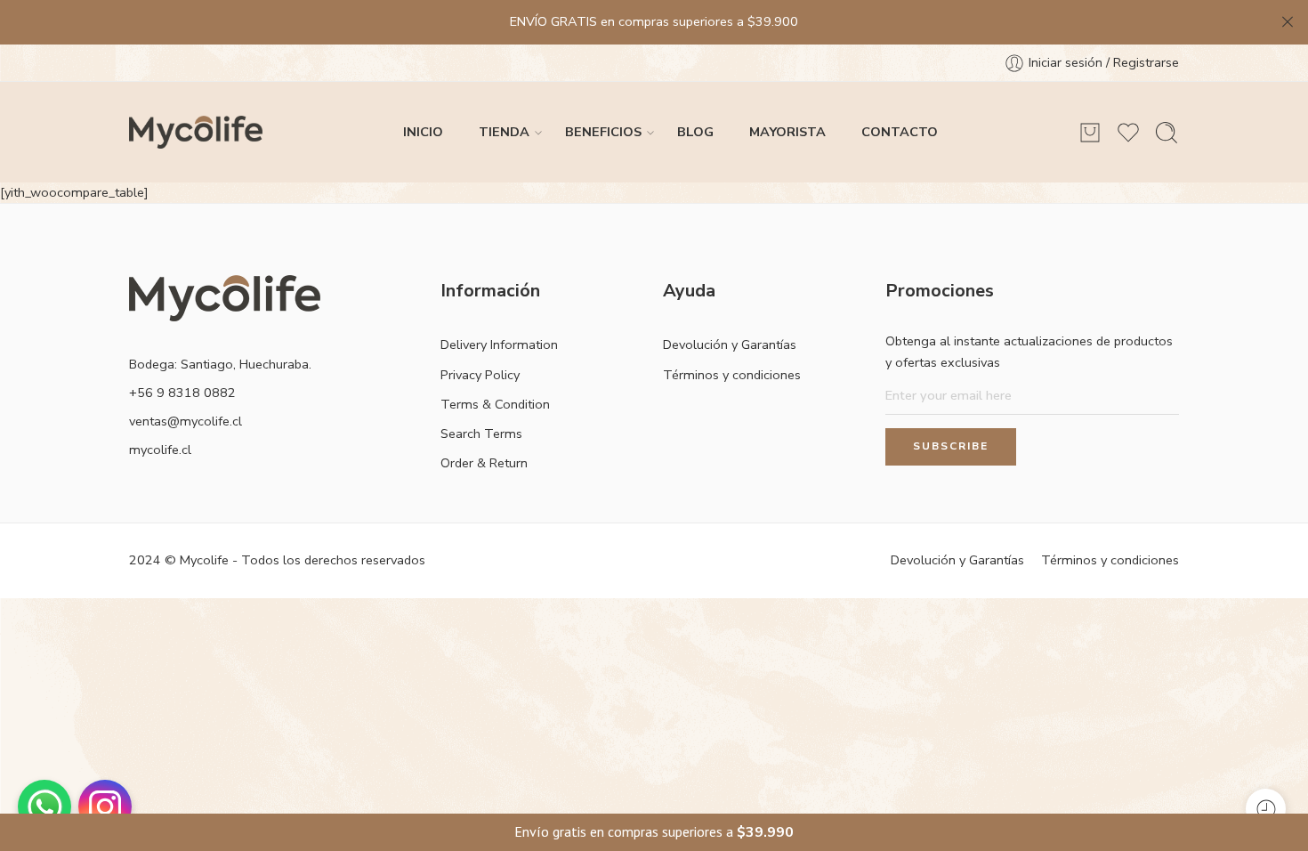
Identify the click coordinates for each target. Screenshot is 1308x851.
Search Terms (481, 433)
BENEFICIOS (603, 132)
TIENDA (504, 132)
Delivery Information (499, 344)
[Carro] (1090, 132)
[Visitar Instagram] (105, 806)
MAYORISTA (787, 132)
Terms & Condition (495, 404)
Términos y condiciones (732, 375)
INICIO (423, 132)
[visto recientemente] (1266, 809)
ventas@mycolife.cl (185, 421)
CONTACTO (899, 132)
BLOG (695, 132)
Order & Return (484, 463)
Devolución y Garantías (729, 344)
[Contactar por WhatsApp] (44, 806)
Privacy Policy (480, 375)
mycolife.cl (160, 449)
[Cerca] (1288, 22)
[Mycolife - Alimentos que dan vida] (195, 132)
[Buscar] (1166, 132)
